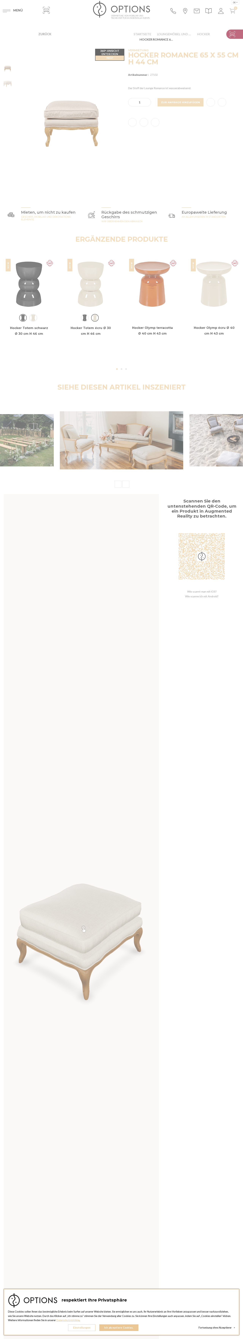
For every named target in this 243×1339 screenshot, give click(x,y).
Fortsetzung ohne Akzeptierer (217, 1327)
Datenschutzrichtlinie (68, 1320)
